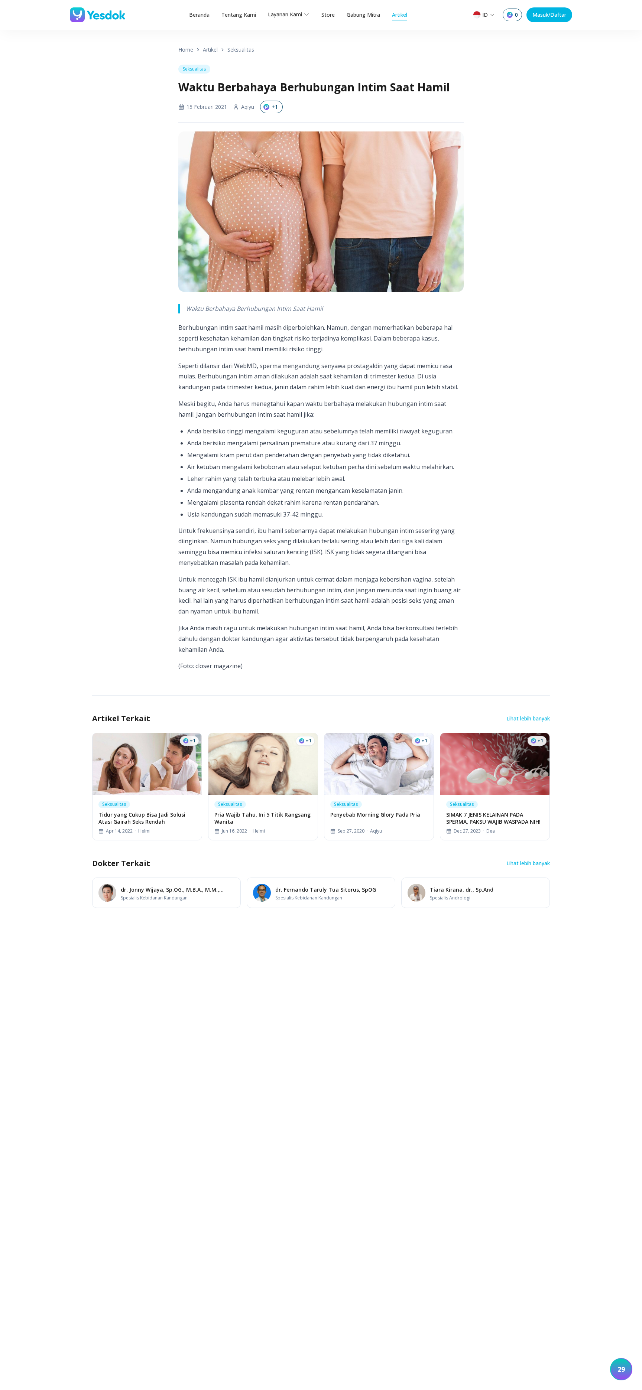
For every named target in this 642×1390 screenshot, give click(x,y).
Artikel (399, 14)
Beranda (199, 14)
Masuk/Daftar (549, 14)
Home (185, 49)
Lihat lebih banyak (528, 718)
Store (328, 14)
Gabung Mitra (363, 14)
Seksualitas (240, 49)
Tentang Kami (238, 14)
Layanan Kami (285, 14)
